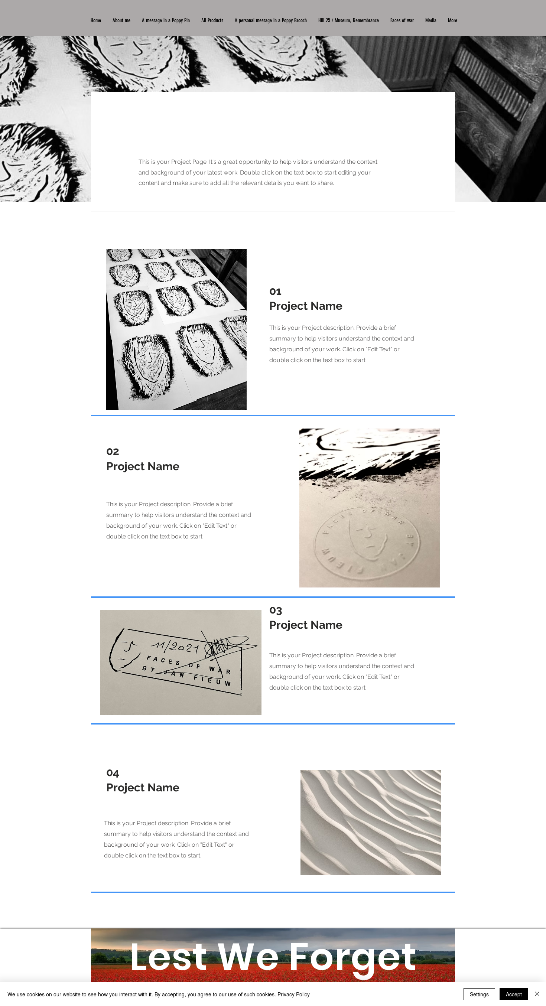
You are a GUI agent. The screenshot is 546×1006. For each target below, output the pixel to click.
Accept (514, 994)
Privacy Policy (293, 994)
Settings (479, 994)
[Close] (537, 994)
